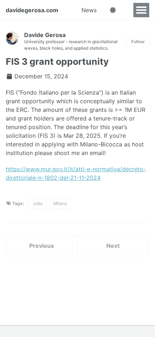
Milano (60, 203)
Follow (138, 41)
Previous (41, 245)
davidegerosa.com (32, 10)
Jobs (38, 203)
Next (113, 245)
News (89, 10)
